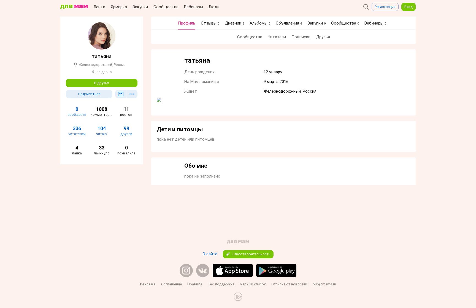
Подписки (300, 36)
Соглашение (171, 284)
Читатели (277, 36)
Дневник (234, 23)
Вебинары (193, 6)
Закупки (140, 6)
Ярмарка (119, 6)
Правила (194, 284)
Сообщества (165, 6)
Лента (99, 6)
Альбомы (260, 23)
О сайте (209, 253)
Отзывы (210, 23)
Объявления (289, 23)
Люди (214, 6)
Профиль (186, 23)
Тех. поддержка (221, 284)
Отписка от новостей (289, 284)
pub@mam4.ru (324, 284)
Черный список (253, 284)
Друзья (323, 36)
